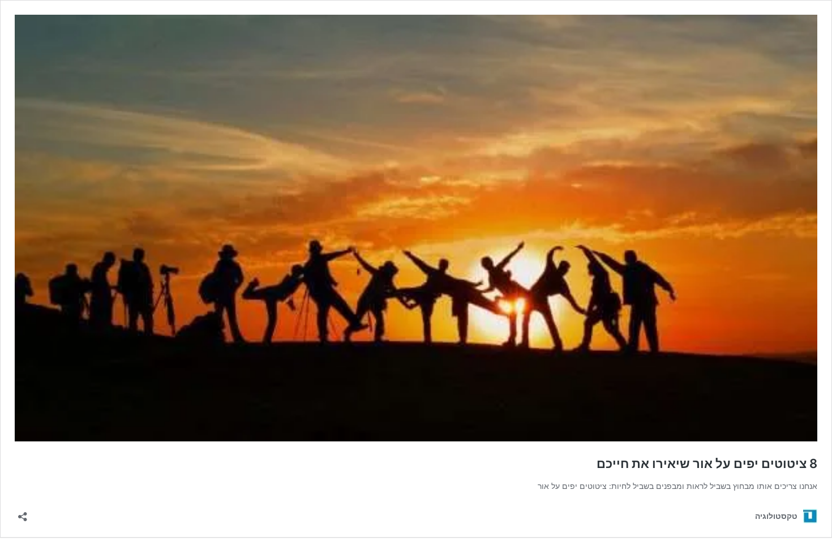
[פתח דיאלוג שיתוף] (23, 513)
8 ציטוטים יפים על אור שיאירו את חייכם (707, 463)
